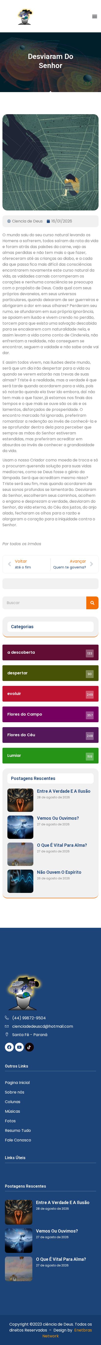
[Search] (92, 602)
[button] (94, 16)
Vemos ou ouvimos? (58, 818)
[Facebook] (9, 1047)
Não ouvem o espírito (59, 872)
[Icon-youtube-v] (19, 1047)
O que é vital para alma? (62, 845)
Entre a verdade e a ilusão (63, 791)
